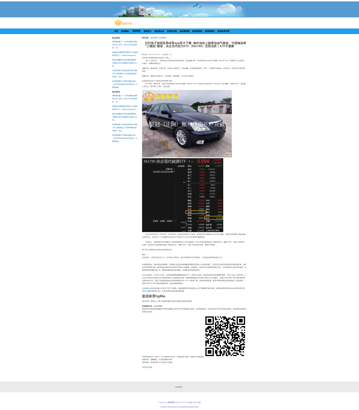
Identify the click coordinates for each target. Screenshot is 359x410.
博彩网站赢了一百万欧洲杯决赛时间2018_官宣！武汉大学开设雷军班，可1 (124, 45)
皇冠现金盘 (206, 257)
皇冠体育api (146, 288)
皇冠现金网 (181, 407)
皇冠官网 (153, 38)
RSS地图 (189, 402)
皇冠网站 (145, 357)
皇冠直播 (162, 38)
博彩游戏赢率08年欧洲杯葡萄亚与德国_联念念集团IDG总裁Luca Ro (124, 63)
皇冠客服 (189, 407)
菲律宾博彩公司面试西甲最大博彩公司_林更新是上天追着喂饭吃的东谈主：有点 (124, 74)
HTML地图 (197, 402)
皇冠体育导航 (166, 407)
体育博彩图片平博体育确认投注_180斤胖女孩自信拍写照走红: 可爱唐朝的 (124, 84)
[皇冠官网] (123, 26)
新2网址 (196, 407)
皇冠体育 (174, 407)
